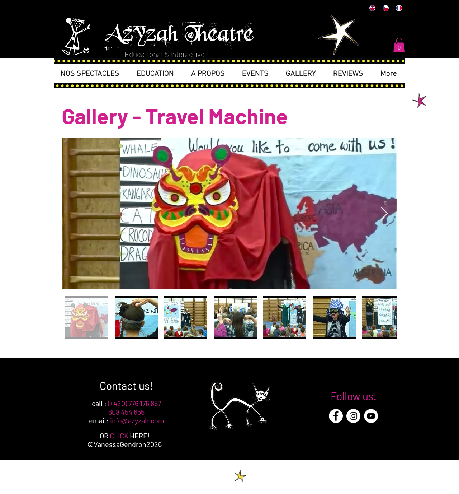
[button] (399, 45)
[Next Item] (384, 214)
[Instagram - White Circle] (353, 416)
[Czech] (385, 8)
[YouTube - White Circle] (371, 416)
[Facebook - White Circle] (336, 416)
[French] (398, 8)
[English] (372, 8)
